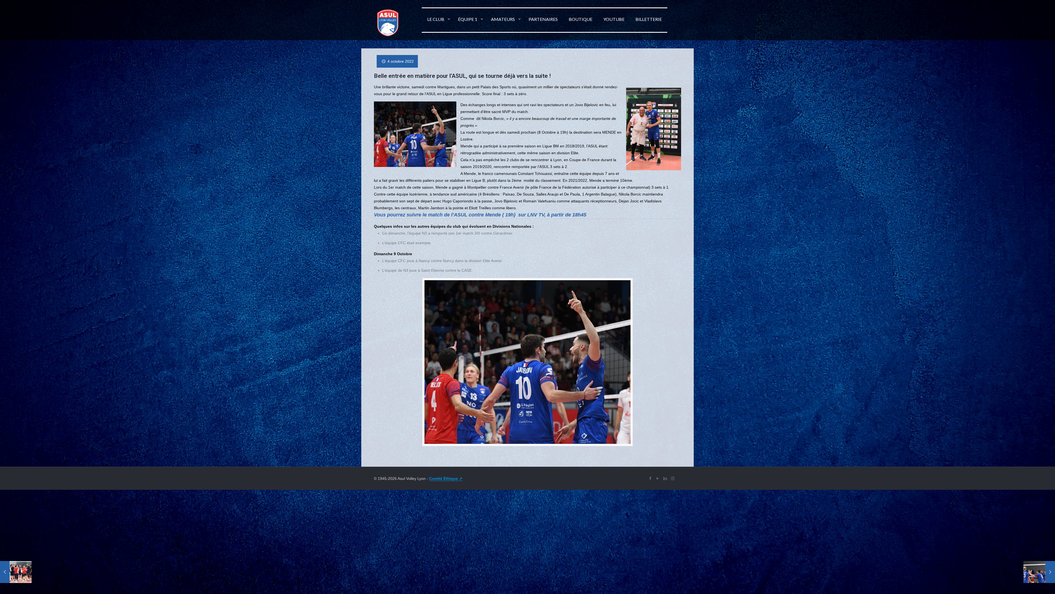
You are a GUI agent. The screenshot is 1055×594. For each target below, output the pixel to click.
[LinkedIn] (665, 478)
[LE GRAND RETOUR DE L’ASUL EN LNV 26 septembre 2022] (16, 572)
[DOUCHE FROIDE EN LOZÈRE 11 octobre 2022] (1039, 572)
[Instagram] (673, 478)
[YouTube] (658, 478)
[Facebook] (650, 478)
